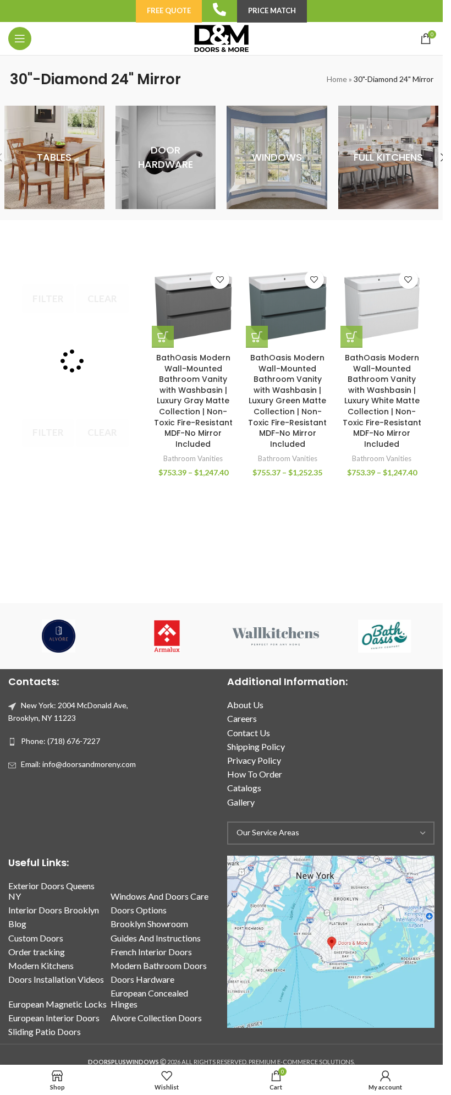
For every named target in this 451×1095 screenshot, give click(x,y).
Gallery (241, 802)
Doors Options (139, 910)
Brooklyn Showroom (149, 923)
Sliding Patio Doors (44, 1031)
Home (337, 79)
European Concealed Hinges (149, 998)
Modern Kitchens (41, 965)
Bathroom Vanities (193, 458)
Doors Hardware (142, 979)
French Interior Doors (151, 951)
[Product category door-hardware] (166, 157)
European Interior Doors (54, 1017)
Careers (242, 718)
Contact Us (248, 732)
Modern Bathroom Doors (159, 965)
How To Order (254, 774)
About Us (245, 704)
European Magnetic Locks (57, 1004)
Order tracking (36, 951)
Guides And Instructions (156, 938)
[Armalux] (167, 636)
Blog (17, 923)
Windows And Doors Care (159, 896)
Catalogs (244, 787)
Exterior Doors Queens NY (51, 890)
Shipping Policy (256, 746)
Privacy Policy (254, 760)
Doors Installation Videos (56, 979)
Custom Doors (35, 938)
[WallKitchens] (275, 636)
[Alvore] (58, 636)
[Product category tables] (54, 157)
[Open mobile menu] (20, 39)
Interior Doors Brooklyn (53, 910)
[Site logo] (221, 37)
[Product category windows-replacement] (277, 157)
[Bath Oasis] (384, 636)
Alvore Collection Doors (156, 1017)
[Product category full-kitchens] (388, 157)
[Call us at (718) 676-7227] (219, 9)
